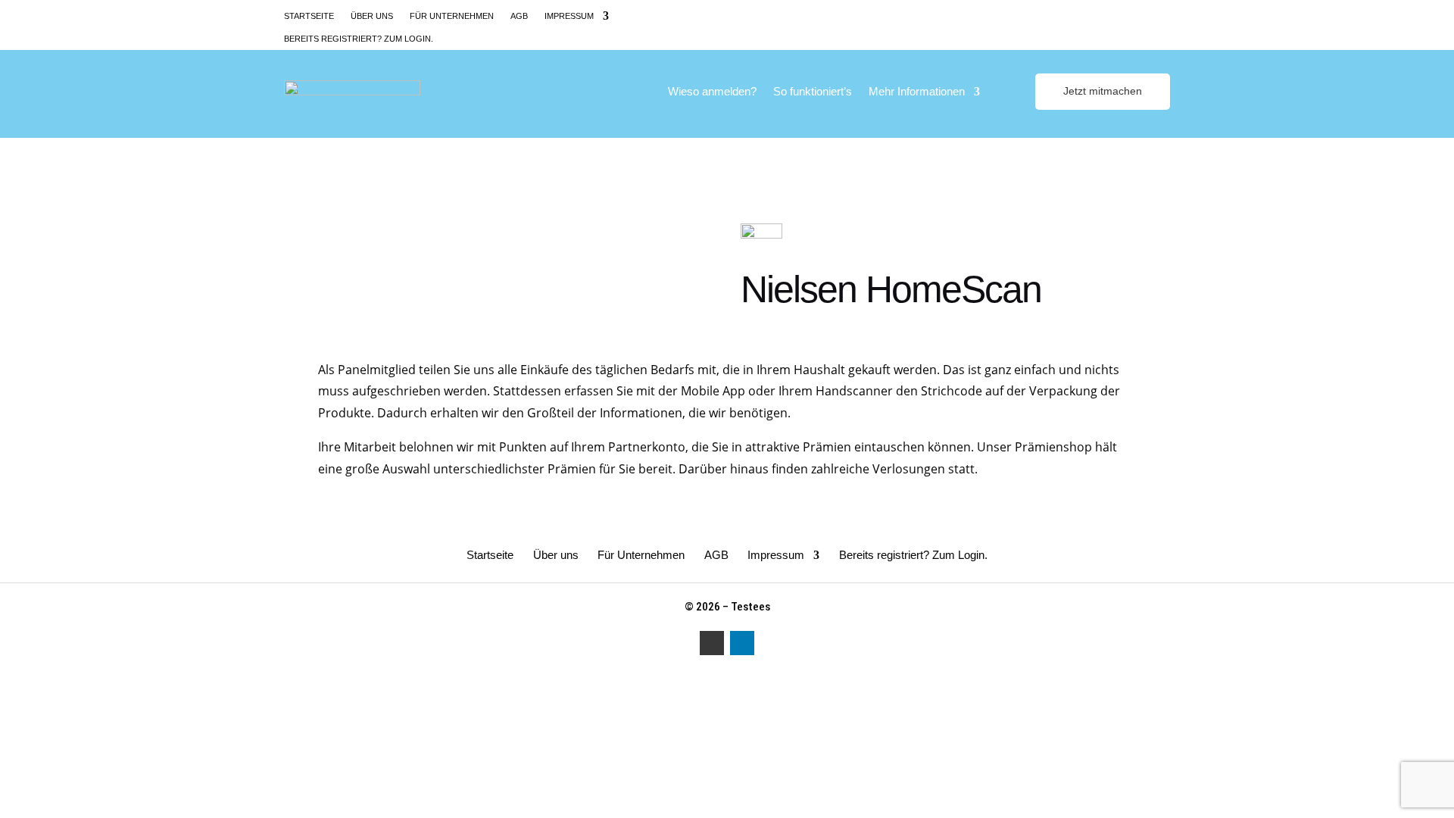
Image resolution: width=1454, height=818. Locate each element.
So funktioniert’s (812, 92)
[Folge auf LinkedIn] (1159, 15)
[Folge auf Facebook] (1132, 15)
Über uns (372, 15)
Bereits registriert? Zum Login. (358, 38)
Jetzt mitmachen (1102, 91)
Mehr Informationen (917, 92)
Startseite (309, 15)
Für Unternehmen (452, 15)
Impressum (569, 15)
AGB (519, 15)
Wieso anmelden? (712, 92)
